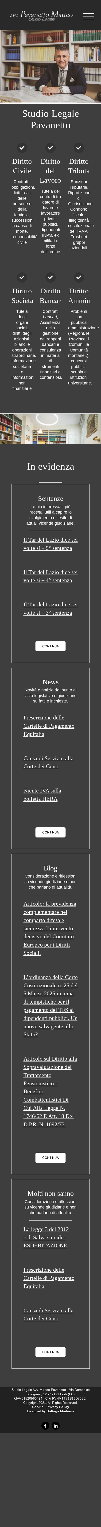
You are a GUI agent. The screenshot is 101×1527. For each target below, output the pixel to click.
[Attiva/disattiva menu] (88, 16)
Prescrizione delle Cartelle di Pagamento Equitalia (48, 725)
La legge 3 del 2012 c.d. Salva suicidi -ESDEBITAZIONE (46, 1236)
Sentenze (50, 498)
